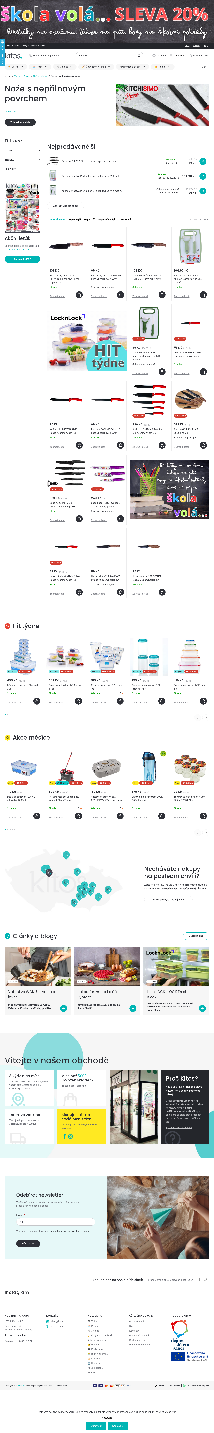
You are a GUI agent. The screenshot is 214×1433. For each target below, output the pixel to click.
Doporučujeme (57, 219)
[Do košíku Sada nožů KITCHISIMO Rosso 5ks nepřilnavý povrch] (162, 445)
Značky (91, 1372)
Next (205, 717)
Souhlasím (117, 1426)
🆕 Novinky (94, 1363)
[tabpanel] (24, 672)
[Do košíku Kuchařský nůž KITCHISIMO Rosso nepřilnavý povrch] (120, 294)
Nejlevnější (75, 219)
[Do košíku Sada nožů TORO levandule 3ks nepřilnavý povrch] (120, 518)
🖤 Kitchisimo (95, 1349)
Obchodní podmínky (140, 1335)
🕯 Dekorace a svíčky (98, 1340)
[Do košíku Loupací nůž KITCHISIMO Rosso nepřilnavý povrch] (203, 371)
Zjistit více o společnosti (179, 1127)
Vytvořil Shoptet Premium (169, 1386)
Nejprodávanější (107, 219)
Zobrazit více (11, 111)
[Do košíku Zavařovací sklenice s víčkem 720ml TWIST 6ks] (203, 816)
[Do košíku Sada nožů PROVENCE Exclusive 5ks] (203, 445)
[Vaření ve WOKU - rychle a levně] (38, 966)
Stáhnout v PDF (22, 259)
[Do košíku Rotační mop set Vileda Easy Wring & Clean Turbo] (78, 816)
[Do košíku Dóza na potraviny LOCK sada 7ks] (36, 701)
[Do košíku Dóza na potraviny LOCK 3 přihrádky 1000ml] (36, 816)
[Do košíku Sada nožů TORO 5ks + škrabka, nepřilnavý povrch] (79, 518)
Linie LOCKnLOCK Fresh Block (167, 994)
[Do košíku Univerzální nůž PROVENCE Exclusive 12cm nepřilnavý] (120, 592)
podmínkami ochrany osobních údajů (69, 1231)
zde (174, 1412)
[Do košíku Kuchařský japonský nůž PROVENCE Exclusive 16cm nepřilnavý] (79, 294)
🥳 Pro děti (93, 1344)
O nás (187, 46)
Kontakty (196, 46)
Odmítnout (96, 1426)
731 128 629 (57, 1326)
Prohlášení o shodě (139, 1344)
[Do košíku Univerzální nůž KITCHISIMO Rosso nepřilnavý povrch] (79, 592)
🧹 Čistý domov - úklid (100, 1335)
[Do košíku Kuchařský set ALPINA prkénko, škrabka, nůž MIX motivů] (203, 294)
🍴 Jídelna (93, 1330)
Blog (206, 46)
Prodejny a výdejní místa (46, 55)
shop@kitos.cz (58, 1321)
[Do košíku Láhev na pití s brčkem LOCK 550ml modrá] (161, 816)
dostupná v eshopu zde (17, 249)
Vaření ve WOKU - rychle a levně (31, 994)
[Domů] (6, 76)
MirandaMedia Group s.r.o (198, 1386)
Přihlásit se (28, 1243)
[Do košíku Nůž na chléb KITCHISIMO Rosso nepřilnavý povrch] (79, 445)
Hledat (139, 55)
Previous (197, 717)
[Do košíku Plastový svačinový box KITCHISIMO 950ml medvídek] (120, 816)
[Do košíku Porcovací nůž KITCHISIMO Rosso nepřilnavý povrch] (120, 445)
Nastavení (107, 1418)
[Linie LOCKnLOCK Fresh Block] (176, 966)
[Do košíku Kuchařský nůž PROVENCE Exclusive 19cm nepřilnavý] (162, 294)
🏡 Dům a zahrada (98, 1354)
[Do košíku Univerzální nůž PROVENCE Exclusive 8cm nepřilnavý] (162, 592)
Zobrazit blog (196, 936)
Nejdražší (89, 219)
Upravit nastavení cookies (58, 1386)
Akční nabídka (95, 1368)
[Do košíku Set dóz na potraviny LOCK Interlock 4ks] (161, 701)
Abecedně (125, 219)
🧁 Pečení (93, 1326)
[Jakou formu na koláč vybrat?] (107, 966)
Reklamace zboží (138, 1340)
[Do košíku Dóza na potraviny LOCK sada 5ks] (203, 701)
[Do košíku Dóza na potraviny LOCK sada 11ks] (78, 701)
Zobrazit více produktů (65, 206)
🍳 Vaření (93, 1321)
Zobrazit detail (57, 296)
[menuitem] (16, 67)
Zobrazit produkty (20, 122)
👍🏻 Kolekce (94, 1358)
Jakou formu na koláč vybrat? (97, 994)
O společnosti (136, 1321)
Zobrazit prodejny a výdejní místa (168, 899)
